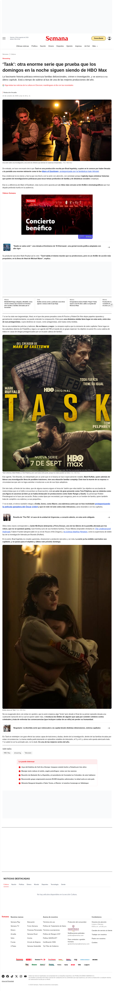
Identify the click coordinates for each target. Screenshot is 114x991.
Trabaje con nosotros (99, 934)
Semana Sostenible (34, 946)
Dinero (13, 930)
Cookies (94, 942)
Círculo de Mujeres (34, 942)
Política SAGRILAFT (50, 938)
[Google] (3, 976)
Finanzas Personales (34, 930)
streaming (17, 753)
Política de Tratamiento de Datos (54, 926)
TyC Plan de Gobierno (51, 946)
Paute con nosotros (98, 938)
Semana (5, 54)
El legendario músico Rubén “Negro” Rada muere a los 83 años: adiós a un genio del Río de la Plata (83, 303)
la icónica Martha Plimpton (75, 532)
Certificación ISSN (49, 942)
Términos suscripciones (51, 930)
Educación (31, 922)
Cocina (29, 938)
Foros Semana (32, 926)
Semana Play (15, 922)
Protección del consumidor (77, 922)
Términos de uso (49, 922)
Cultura (13, 54)
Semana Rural (32, 934)
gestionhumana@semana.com (78, 944)
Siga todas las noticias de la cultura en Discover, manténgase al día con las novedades (39, 85)
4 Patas (13, 946)
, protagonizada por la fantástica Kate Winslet (70, 171)
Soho (12, 938)
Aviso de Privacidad (10, 981)
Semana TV (15, 926)
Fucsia (13, 942)
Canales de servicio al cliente (102, 930)
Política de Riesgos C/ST (51, 934)
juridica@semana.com (75, 935)
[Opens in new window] (7, 976)
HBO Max (7, 753)
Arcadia (13, 934)
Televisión (28, 753)
